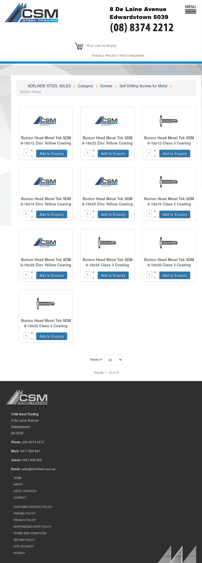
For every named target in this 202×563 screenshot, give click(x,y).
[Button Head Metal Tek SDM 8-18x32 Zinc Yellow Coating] (107, 121)
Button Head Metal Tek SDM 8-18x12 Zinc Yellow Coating (46, 140)
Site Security (24, 546)
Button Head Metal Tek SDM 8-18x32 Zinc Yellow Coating (107, 140)
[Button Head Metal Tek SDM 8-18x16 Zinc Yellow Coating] (46, 182)
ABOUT (18, 484)
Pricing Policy (25, 513)
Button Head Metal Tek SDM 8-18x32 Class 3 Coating (46, 323)
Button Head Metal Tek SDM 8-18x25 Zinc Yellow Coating (107, 201)
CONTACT (20, 497)
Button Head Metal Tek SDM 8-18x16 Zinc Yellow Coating (46, 201)
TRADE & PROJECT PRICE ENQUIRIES (120, 55)
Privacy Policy (25, 520)
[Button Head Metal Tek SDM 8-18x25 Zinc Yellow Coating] (107, 182)
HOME (18, 478)
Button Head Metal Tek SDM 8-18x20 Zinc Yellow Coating (46, 262)
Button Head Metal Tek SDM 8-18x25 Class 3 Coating (108, 262)
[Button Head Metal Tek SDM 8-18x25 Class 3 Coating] (107, 243)
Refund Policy (24, 540)
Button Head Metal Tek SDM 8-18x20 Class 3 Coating (169, 262)
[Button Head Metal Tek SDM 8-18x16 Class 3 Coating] (169, 182)
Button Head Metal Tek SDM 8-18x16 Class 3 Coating (169, 201)
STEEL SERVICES (25, 491)
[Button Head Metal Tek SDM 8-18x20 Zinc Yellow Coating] (46, 243)
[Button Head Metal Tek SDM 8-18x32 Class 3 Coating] (46, 304)
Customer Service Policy (33, 507)
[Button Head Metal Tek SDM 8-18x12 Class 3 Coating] (169, 121)
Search (19, 553)
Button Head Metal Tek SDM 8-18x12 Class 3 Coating (169, 140)
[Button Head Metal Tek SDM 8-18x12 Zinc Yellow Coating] (46, 121)
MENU (190, 6)
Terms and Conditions (30, 533)
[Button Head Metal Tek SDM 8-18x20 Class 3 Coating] (169, 243)
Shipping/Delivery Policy (33, 526)
